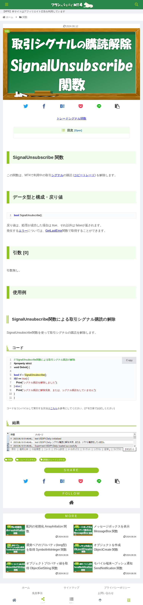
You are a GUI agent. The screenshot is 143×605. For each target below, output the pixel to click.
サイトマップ (71, 587)
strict (28, 363)
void (16, 367)
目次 (70, 130)
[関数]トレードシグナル (54, 460)
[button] (132, 381)
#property (19, 363)
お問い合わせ (106, 593)
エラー (23, 230)
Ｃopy (129, 360)
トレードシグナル (27, 460)
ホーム (26, 587)
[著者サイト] (71, 502)
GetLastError (53, 230)
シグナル (57, 175)
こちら (54, 408)
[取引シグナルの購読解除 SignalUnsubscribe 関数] (62, 106)
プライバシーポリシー (117, 587)
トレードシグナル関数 (71, 118)
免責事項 (37, 593)
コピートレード (84, 175)
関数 (10, 460)
